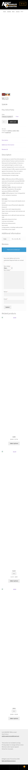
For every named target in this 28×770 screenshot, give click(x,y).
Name (6, 291)
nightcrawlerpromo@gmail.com (10, 736)
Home (4, 11)
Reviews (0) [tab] (5, 149)
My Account (4, 767)
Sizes (3, 114)
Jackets (18, 11)
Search (14, 767)
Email (6, 299)
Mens (13, 11)
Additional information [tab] (8, 145)
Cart (22, 766)
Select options (14, 443)
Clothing (9, 11)
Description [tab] (5, 140)
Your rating (7, 266)
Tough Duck (8, 132)
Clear (17, 116)
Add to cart (13, 122)
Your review (7, 270)
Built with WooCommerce (9, 761)
